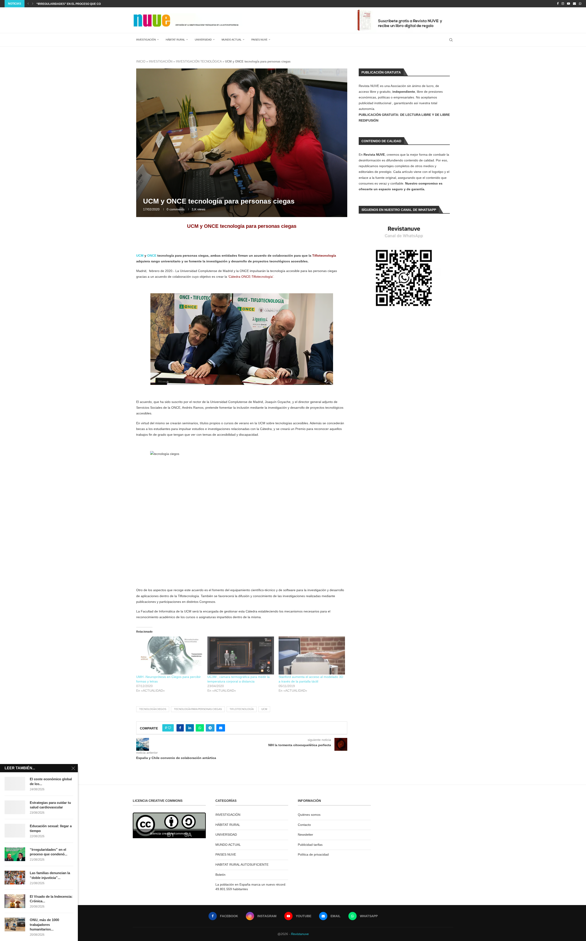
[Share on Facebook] (180, 728)
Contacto (304, 825)
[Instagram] (563, 3)
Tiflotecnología (242, 709)
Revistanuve (300, 934)
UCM (140, 255)
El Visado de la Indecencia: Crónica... (51, 899)
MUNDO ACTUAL (231, 39)
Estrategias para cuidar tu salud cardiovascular (50, 805)
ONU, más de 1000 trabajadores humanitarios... (44, 924)
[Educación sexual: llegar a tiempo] (15, 831)
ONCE (151, 255)
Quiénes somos (309, 814)
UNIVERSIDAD (203, 39)
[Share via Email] (220, 728)
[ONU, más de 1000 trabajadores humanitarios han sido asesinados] (15, 924)
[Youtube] (568, 3)
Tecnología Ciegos (152, 709)
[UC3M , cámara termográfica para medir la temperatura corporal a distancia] (240, 655)
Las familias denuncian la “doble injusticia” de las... (77, 3)
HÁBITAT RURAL (175, 39)
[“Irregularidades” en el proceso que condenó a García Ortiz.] (15, 854)
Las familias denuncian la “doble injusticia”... (50, 875)
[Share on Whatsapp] (200, 728)
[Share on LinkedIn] (190, 728)
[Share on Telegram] (210, 728)
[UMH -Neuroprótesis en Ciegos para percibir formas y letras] (169, 655)
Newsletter (305, 834)
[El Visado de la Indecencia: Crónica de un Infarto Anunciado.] (15, 901)
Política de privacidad (313, 854)
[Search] (451, 39)
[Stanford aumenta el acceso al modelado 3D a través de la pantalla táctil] (312, 655)
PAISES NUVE (259, 39)
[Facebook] (558, 3)
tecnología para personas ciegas (198, 709)
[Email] (574, 3)
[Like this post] (169, 728)
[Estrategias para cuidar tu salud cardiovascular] (15, 807)
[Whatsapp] (580, 3)
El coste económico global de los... (51, 781)
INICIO (140, 61)
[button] (28, 3)
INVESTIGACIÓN (146, 39)
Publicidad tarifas (310, 844)
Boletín (220, 874)
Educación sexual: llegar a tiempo (51, 828)
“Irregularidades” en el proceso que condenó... (48, 852)
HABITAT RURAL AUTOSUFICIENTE (242, 864)
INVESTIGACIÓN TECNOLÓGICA (199, 61)
